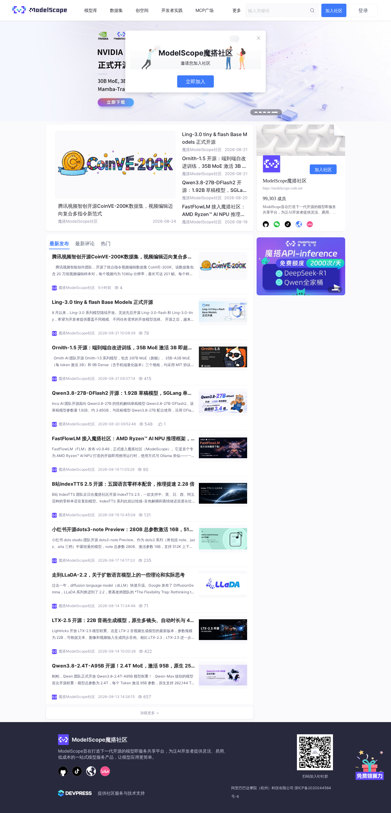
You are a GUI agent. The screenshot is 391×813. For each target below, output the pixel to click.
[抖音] (77, 771)
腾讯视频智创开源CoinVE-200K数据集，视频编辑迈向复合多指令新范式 (122, 257)
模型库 (90, 10)
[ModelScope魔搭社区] (39, 15)
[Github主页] (63, 771)
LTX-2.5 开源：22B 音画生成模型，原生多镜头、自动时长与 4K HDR (122, 620)
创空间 (142, 10)
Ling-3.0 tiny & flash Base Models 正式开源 (102, 302)
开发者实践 (172, 10)
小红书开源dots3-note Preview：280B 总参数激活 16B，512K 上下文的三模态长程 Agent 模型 (124, 530)
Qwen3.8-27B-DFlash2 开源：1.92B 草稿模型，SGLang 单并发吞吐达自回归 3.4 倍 (214, 190)
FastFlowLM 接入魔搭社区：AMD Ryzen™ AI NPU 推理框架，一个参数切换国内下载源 (214, 214)
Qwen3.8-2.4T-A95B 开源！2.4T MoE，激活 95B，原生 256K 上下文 (123, 666)
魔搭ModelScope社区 (78, 221)
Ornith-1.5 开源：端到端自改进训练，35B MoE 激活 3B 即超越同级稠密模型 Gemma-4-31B (122, 348)
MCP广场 (205, 10)
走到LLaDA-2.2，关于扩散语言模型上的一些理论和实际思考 (118, 575)
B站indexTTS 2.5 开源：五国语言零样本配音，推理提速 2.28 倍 (123, 484)
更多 (236, 10)
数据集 (116, 10)
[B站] (105, 771)
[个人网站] (91, 771)
